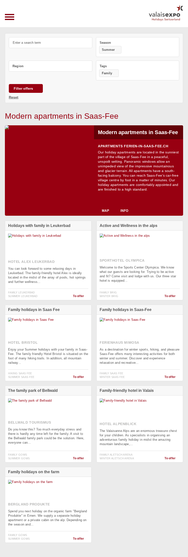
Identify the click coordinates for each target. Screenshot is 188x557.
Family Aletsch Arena (116, 454)
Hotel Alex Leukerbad (31, 262)
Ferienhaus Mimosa (119, 342)
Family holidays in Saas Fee (34, 310)
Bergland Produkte (29, 504)
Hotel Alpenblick (118, 424)
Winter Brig (109, 296)
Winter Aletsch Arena (117, 458)
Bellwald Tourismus (29, 422)
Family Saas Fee (111, 373)
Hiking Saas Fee (20, 373)
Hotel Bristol (23, 342)
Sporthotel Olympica (122, 260)
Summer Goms (19, 458)
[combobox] (137, 47)
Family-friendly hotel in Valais (127, 390)
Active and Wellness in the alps (128, 226)
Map (105, 211)
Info (124, 211)
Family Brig (108, 292)
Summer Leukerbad (23, 296)
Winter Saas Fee (112, 376)
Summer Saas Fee (21, 376)
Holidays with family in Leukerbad (39, 226)
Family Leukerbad (21, 292)
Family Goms (17, 454)
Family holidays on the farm (33, 472)
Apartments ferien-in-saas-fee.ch (133, 146)
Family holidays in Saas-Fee (126, 310)
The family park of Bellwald (33, 390)
